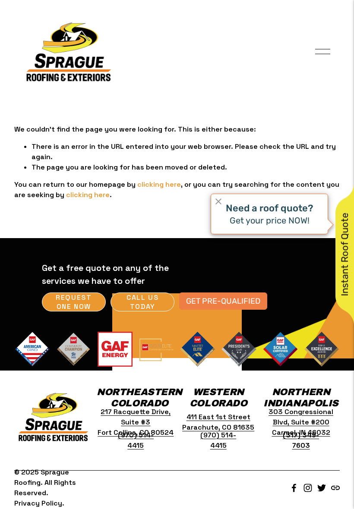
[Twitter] (321, 488)
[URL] (335, 488)
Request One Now (74, 302)
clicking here (159, 184)
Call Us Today (142, 302)
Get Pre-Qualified (223, 301)
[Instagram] (307, 488)
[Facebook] (294, 488)
